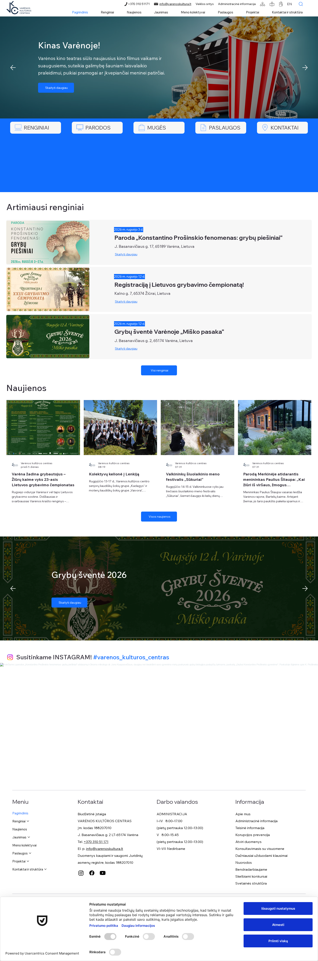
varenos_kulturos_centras (133, 657)
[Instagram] (10, 657)
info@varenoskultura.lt (175, 4)
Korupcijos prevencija (252, 835)
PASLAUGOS (224, 128)
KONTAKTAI (285, 128)
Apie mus (243, 814)
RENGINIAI (36, 128)
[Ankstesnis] (13, 67)
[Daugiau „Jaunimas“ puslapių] (29, 837)
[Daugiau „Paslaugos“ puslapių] (30, 853)
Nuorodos (243, 862)
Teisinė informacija (249, 828)
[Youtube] (102, 873)
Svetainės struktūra (251, 883)
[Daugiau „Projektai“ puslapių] (28, 861)
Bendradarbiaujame (251, 869)
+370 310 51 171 (96, 841)
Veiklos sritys (205, 4)
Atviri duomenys (248, 841)
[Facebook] (91, 873)
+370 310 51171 (139, 4)
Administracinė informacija (237, 4)
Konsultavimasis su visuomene (259, 848)
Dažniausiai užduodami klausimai (261, 855)
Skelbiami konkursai (251, 876)
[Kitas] (305, 67)
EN (289, 4)
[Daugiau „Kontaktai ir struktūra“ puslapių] (45, 869)
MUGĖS (156, 128)
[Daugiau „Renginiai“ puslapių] (28, 821)
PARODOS (98, 128)
